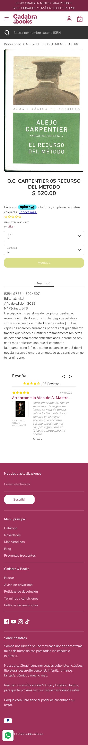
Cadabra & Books (34, 734)
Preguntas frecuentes (20, 555)
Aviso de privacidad (18, 585)
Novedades (12, 535)
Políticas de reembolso (21, 605)
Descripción (44, 283)
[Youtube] (13, 621)
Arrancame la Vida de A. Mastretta (43, 397)
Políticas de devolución (21, 591)
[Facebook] (6, 621)
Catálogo (10, 528)
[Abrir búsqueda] (6, 32)
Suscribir (19, 499)
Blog (7, 549)
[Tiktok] (27, 621)
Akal (10, 226)
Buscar (9, 578)
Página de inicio (12, 44)
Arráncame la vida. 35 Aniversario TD (19, 423)
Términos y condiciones (21, 598)
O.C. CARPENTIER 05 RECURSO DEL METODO (52, 44)
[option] (44, 110)
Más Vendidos (14, 542)
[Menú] (6, 19)
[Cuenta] (69, 17)
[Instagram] (20, 621)
